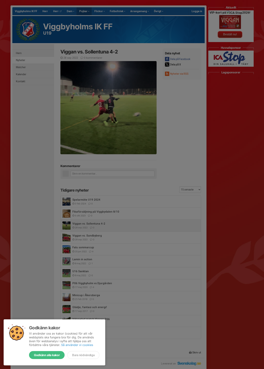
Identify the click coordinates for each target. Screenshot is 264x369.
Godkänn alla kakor (47, 355)
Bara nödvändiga (83, 355)
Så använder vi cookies (77, 345)
